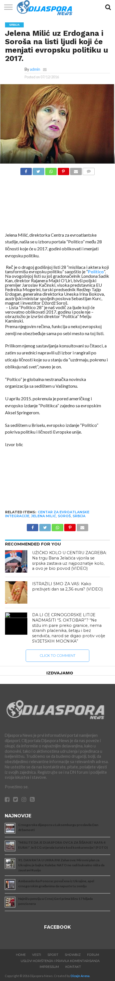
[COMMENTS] (89, 170)
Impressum (49, 967)
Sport (52, 955)
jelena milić (43, 516)
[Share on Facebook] (26, 170)
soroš (64, 516)
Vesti (36, 955)
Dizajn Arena (80, 976)
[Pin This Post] (63, 170)
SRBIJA (79, 516)
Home (21, 955)
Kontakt (73, 967)
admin (35, 69)
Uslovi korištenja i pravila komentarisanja (60, 961)
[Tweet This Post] (38, 170)
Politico (96, 271)
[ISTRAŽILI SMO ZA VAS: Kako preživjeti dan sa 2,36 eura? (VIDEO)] (16, 592)
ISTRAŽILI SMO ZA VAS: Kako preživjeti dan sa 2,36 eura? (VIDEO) (67, 586)
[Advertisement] (57, 205)
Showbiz (73, 955)
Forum (93, 955)
